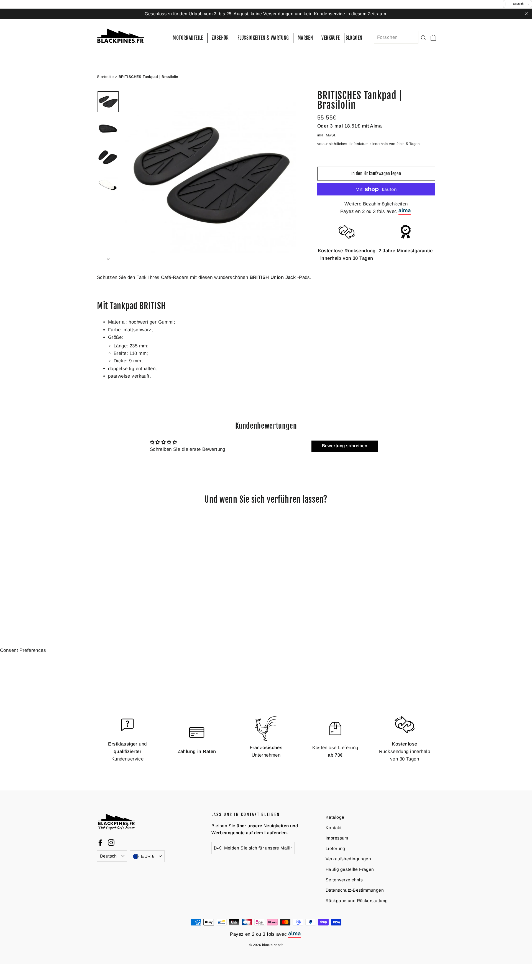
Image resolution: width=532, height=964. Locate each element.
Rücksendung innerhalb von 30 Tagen (404, 751)
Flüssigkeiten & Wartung (263, 38)
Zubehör (220, 38)
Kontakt (333, 827)
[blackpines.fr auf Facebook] (100, 842)
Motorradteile (188, 38)
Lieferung (335, 848)
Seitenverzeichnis (344, 879)
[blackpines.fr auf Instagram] (111, 842)
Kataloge (335, 817)
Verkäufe (330, 38)
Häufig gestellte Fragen (350, 869)
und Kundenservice (127, 751)
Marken (305, 38)
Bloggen (354, 38)
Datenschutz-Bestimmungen (355, 890)
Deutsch (108, 856)
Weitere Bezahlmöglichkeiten (376, 204)
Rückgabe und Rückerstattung (357, 900)
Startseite (105, 76)
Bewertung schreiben (344, 445)
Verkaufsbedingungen (348, 858)
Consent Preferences (23, 650)
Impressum (337, 838)
